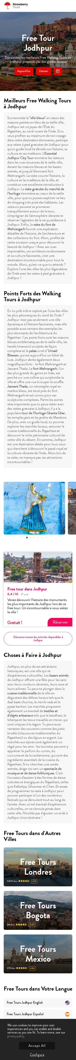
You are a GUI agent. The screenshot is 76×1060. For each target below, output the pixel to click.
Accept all (37, 1045)
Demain (43, 71)
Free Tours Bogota (38, 910)
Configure (37, 1054)
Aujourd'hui (23, 71)
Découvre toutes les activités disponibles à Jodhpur (38, 638)
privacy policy (15, 1036)
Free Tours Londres (38, 867)
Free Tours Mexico (38, 954)
